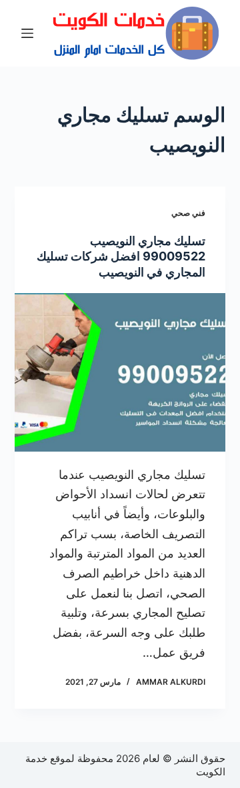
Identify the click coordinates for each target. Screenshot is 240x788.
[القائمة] (27, 33)
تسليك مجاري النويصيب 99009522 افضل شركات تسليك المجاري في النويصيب (121, 256)
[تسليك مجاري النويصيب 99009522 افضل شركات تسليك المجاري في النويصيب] (120, 372)
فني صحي (188, 213)
